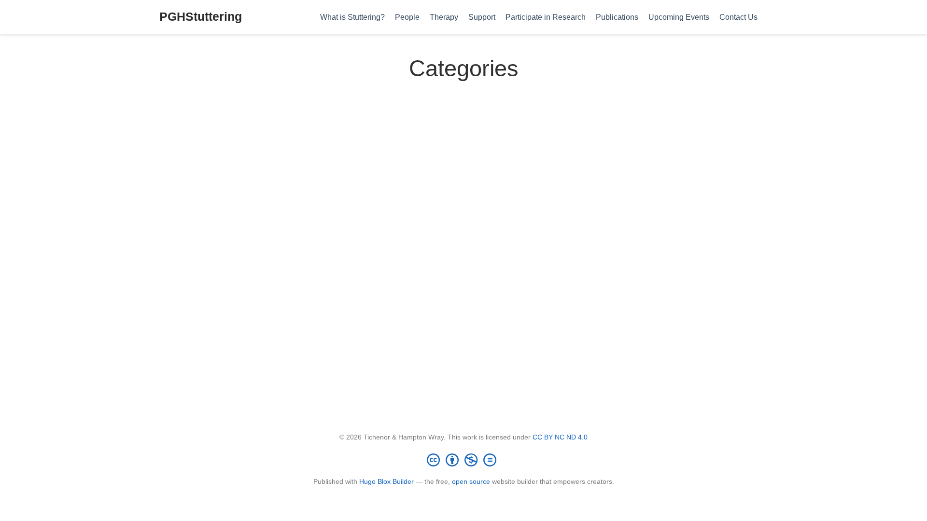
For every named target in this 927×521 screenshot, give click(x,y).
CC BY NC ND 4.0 (560, 437)
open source (471, 481)
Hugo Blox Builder (386, 481)
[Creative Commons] (463, 459)
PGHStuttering (200, 16)
